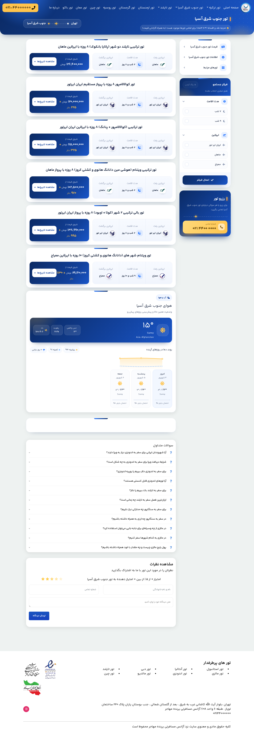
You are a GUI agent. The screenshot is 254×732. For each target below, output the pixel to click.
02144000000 (222, 713)
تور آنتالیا (181, 669)
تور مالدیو (144, 673)
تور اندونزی (180, 673)
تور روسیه (109, 7)
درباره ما (54, 7)
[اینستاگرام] (26, 709)
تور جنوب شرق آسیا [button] (190, 7)
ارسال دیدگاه (39, 616)
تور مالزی (217, 673)
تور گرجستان (127, 7)
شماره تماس (101, 583)
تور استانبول (215, 669)
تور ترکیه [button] (214, 7)
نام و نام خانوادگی (173, 583)
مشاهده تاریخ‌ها (45, 61)
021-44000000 (18, 8)
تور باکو (67, 7)
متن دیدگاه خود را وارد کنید (170, 596)
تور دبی (146, 669)
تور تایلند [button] (166, 7)
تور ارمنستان (146, 7)
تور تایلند (108, 669)
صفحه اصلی (231, 7)
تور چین (95, 7)
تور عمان (81, 7)
